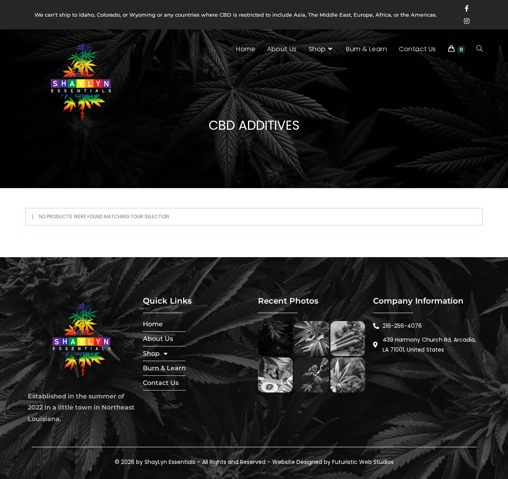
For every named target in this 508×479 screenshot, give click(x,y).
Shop (151, 353)
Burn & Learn (164, 368)
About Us (158, 338)
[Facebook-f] (466, 8)
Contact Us (161, 383)
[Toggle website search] (481, 49)
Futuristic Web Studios (363, 462)
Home (153, 324)
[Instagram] (466, 21)
